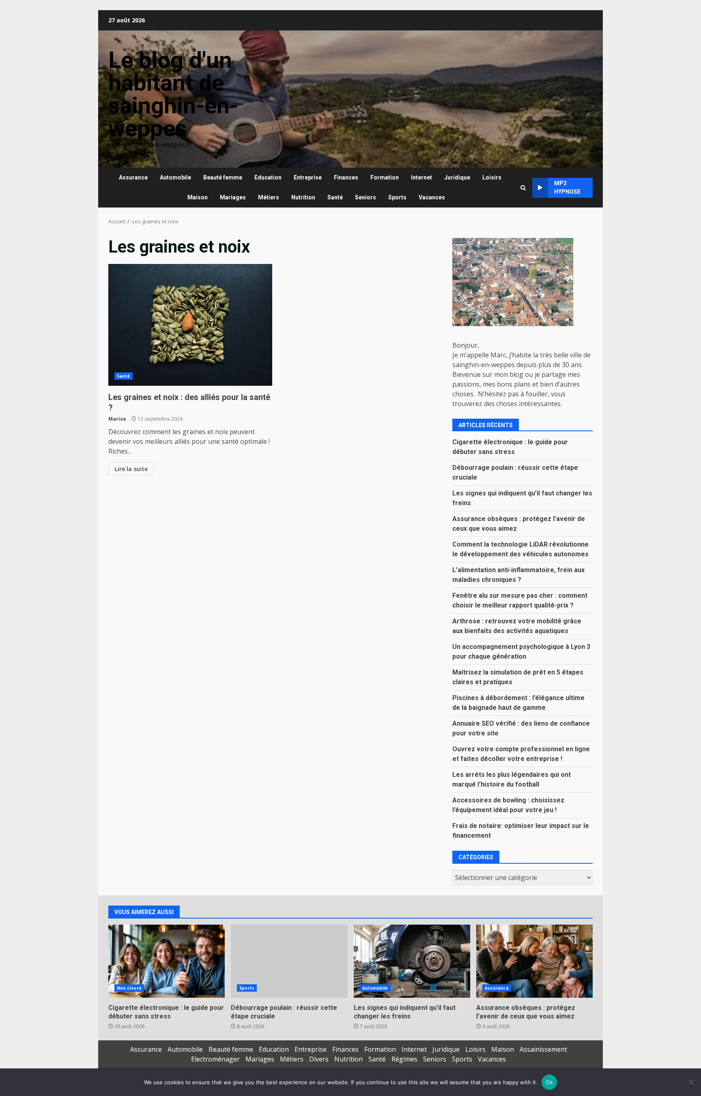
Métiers (268, 197)
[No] (691, 1082)
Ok (549, 1082)
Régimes (404, 1059)
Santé (335, 197)
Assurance (133, 177)
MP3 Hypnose (567, 187)
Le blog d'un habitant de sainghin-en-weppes (173, 94)
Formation (384, 177)
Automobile (175, 177)
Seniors (365, 197)
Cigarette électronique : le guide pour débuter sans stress (166, 961)
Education (268, 177)
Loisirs (491, 177)
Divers (319, 1059)
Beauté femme (222, 177)
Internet (421, 177)
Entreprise (308, 177)
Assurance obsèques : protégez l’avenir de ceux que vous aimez (534, 961)
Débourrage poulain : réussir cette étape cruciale (289, 961)
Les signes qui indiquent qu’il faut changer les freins (412, 961)
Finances (346, 177)
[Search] (523, 188)
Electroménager (215, 1059)
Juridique (457, 177)
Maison (197, 197)
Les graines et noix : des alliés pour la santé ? (190, 325)
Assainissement (543, 1049)
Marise (117, 418)
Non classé (129, 988)
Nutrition (303, 197)
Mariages (233, 197)
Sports (397, 197)
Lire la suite (131, 469)
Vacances (432, 197)
